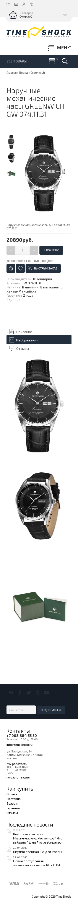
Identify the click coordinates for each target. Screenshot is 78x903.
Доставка (13, 798)
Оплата (11, 794)
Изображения (27, 340)
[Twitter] (28, 692)
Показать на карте (18, 777)
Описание (24, 332)
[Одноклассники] (37, 692)
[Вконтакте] (10, 692)
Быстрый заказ (45, 268)
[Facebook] (19, 692)
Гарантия (13, 808)
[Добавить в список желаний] (20, 268)
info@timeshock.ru (19, 744)
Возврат (12, 803)
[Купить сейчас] (10, 268)
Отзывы (22, 348)
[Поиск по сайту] (65, 61)
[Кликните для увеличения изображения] (45, 173)
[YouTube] (46, 692)
